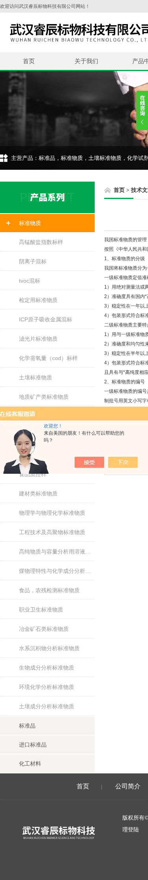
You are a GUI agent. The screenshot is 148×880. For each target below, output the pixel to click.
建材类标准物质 (38, 493)
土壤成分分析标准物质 (46, 706)
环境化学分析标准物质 (46, 687)
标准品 (27, 725)
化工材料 (30, 763)
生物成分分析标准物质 (46, 667)
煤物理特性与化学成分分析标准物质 (57, 571)
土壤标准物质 (35, 377)
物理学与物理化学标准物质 (52, 513)
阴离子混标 (33, 261)
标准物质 (30, 223)
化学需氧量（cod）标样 (48, 358)
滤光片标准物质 (38, 339)
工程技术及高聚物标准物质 (52, 532)
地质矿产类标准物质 (44, 397)
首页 (29, 61)
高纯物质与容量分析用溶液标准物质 (57, 551)
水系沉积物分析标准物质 (49, 648)
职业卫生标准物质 (41, 609)
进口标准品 (33, 744)
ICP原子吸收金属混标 (45, 319)
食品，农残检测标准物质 (49, 590)
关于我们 (86, 61)
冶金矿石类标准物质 (44, 629)
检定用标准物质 (38, 300)
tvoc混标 (29, 281)
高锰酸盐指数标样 (41, 242)
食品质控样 (33, 474)
